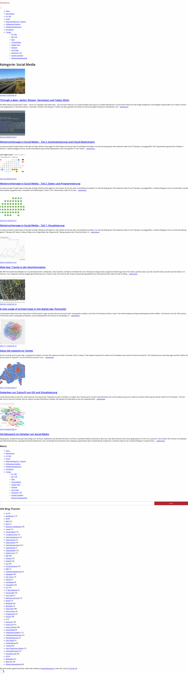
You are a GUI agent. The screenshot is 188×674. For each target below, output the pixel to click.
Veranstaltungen (12, 651)
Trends (8, 32)
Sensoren (9, 622)
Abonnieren (10, 14)
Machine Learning (12, 598)
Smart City (9, 625)
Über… (8, 11)
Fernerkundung (11, 566)
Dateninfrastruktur (13, 545)
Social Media (10, 630)
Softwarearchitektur (13, 24)
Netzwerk (9, 606)
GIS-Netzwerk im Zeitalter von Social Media (24, 434)
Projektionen (10, 614)
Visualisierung (11, 654)
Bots (13, 40)
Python (8, 617)
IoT (7, 587)
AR (7, 519)
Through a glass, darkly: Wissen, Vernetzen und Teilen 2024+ (34, 100)
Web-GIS (9, 662)
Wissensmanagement (19, 58)
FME (7, 569)
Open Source (10, 611)
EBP (7, 556)
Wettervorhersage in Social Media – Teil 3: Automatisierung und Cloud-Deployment (47, 141)
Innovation (10, 585)
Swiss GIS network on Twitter (16, 350)
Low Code (15, 50)
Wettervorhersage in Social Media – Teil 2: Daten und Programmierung (40, 183)
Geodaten (9, 574)
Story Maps (10, 640)
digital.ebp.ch (5, 3)
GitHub (8, 580)
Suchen (171, 503)
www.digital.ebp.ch (48, 668)
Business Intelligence (13, 527)
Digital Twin (15, 45)
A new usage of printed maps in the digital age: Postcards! (33, 308)
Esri (7, 564)
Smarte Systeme (17, 56)
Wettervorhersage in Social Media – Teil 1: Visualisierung (32, 225)
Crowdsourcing (11, 535)
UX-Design (10, 30)
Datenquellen (11, 550)
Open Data (10, 609)
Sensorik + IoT (16, 53)
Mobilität (9, 603)
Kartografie (10, 593)
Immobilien (10, 582)
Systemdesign (11, 643)
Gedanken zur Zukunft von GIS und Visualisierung (28, 392)
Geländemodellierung (13, 572)
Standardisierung (12, 638)
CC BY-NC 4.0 (72, 668)
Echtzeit (14, 48)
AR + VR (14, 37)
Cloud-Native (16, 42)
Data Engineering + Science (16, 22)
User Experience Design (14, 648)
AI (6, 513)
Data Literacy (10, 540)
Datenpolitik (10, 548)
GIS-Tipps (9, 577)
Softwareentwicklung (13, 27)
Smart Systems (11, 627)
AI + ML (8, 16)
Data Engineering (12, 537)
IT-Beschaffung (11, 590)
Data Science (10, 542)
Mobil (8, 601)
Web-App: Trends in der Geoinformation (23, 267)
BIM (7, 521)
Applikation (10, 516)
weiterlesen (124, 107)
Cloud (8, 19)
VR (7, 656)
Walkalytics (10, 659)
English (8, 561)
